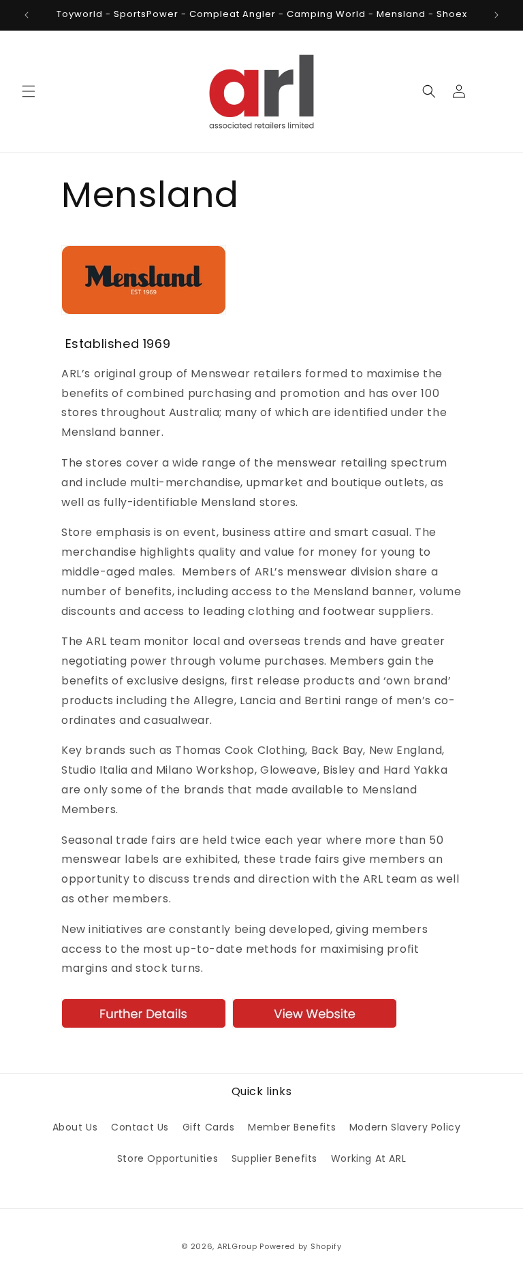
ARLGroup (237, 1246)
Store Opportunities (167, 1158)
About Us (75, 1127)
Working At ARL (368, 1158)
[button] (29, 91)
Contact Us (140, 1127)
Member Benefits (292, 1127)
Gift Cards (209, 1127)
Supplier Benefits (274, 1158)
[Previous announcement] (27, 15)
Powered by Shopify (300, 1246)
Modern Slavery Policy (405, 1127)
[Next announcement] (496, 15)
